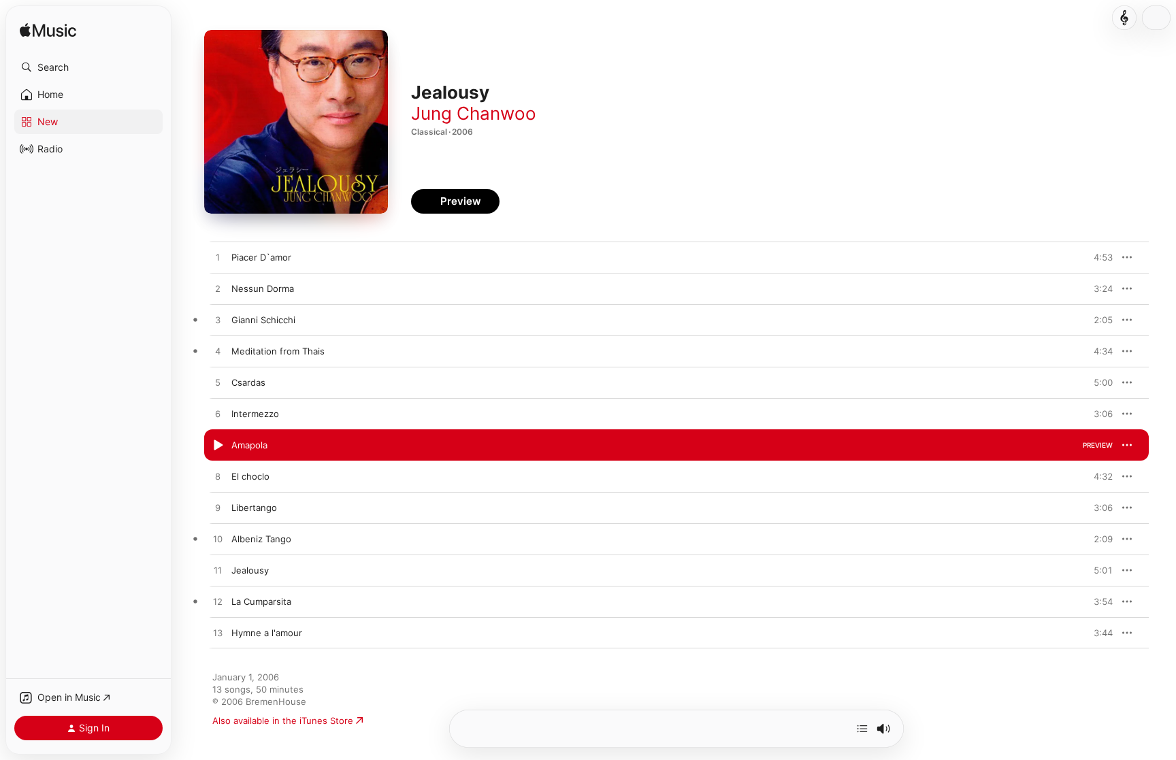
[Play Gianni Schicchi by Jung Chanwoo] (217, 320)
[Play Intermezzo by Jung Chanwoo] (217, 414)
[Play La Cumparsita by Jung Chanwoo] (217, 602)
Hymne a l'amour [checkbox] (266, 632)
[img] (48, 31)
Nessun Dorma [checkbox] (262, 288)
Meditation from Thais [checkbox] (278, 351)
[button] (88, 67)
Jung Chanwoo (473, 113)
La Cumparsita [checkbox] (261, 601)
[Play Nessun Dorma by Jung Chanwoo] (217, 289)
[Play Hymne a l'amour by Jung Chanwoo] (217, 633)
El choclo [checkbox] (250, 476)
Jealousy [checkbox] (250, 570)
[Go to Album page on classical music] (1124, 17)
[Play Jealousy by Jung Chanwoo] (217, 571)
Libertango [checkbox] (254, 507)
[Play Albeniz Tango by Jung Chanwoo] (217, 539)
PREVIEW (1098, 257)
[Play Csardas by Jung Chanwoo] (217, 383)
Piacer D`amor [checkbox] (261, 257)
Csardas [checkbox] (248, 382)
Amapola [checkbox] (249, 445)
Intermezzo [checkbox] (255, 413)
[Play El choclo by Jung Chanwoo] (217, 477)
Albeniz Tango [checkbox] (261, 538)
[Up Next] (862, 728)
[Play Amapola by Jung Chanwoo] (217, 446)
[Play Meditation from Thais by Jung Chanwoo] (217, 352)
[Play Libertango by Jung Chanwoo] (217, 508)
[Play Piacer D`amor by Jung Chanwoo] (217, 258)
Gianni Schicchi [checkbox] (263, 319)
